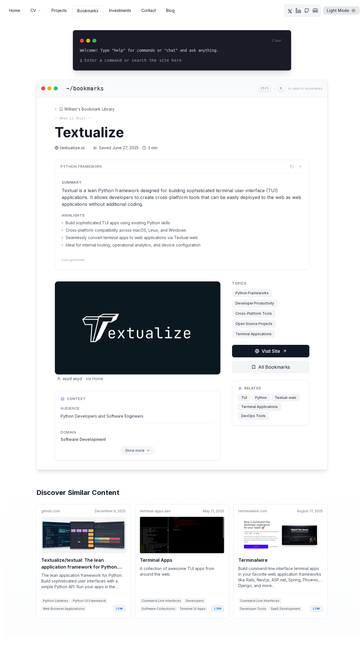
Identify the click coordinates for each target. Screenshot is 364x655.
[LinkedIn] (298, 10)
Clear (277, 41)
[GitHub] (307, 10)
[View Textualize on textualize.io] (137, 327)
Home (14, 10)
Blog (170, 10)
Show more (134, 450)
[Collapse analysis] (300, 166)
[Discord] (315, 10)
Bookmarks (87, 10)
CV (33, 10)
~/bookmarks (85, 88)
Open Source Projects (253, 324)
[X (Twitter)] (290, 10)
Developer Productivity (254, 303)
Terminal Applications (253, 334)
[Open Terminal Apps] (182, 561)
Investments (120, 10)
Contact (148, 10)
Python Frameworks (252, 293)
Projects (59, 10)
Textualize (89, 132)
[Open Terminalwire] (280, 561)
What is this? (73, 118)
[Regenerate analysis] (292, 166)
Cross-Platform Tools (253, 313)
